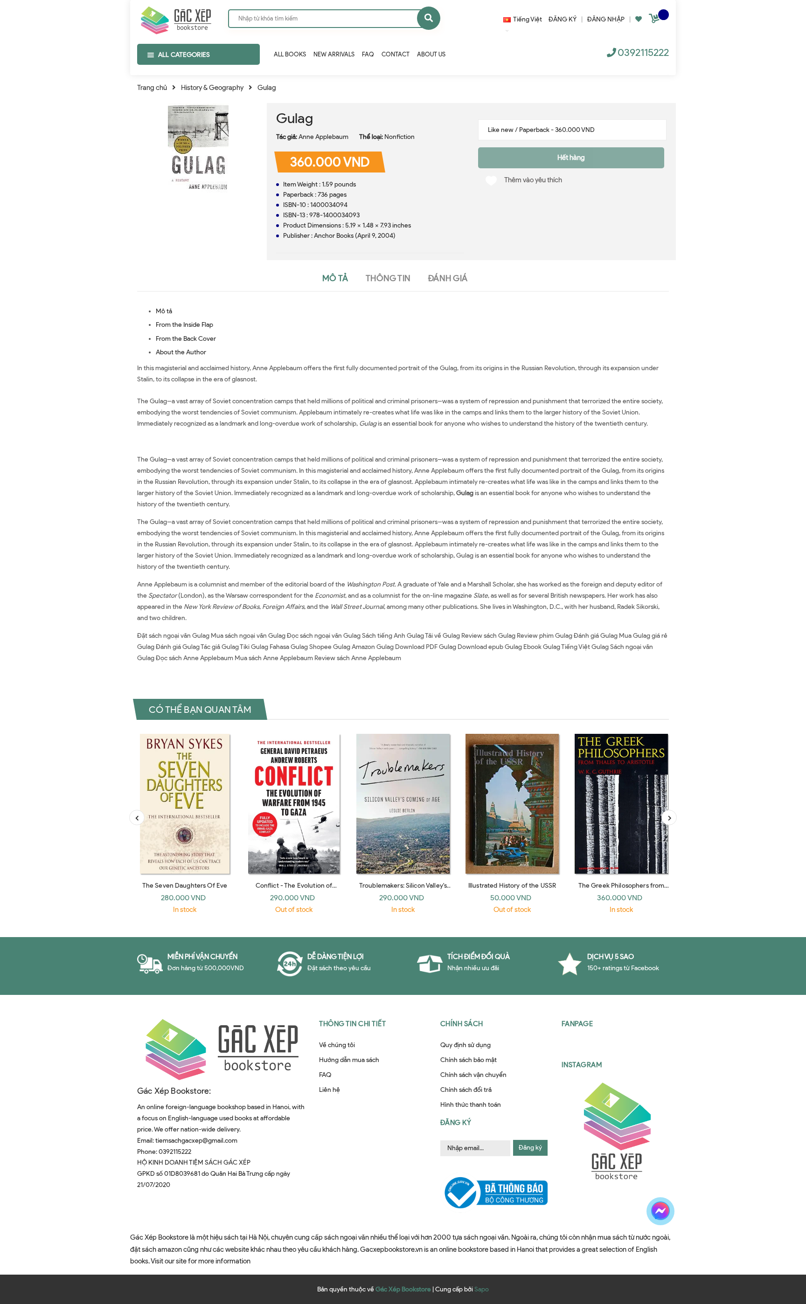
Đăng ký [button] (456, 1122)
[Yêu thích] (638, 19)
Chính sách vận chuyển (473, 1075)
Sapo (481, 1289)
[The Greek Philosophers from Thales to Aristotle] (621, 804)
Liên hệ (329, 1090)
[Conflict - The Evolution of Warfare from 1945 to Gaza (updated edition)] (293, 804)
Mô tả (164, 311)
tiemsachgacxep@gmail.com (196, 1141)
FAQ (325, 1075)
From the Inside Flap (184, 325)
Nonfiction (399, 137)
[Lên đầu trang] (671, 1243)
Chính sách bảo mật (468, 1060)
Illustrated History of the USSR (512, 886)
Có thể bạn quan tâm (200, 709)
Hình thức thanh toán (470, 1105)
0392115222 (643, 52)
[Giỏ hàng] (655, 20)
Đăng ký (530, 1148)
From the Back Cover (186, 339)
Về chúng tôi (337, 1045)
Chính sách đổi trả (466, 1090)
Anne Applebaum (323, 137)
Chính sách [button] (461, 1024)
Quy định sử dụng (465, 1045)
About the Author (181, 352)
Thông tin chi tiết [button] (352, 1024)
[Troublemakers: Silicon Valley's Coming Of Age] (403, 804)
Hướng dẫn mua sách (349, 1060)
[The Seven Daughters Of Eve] (184, 804)
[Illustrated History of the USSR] (512, 804)
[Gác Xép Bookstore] (175, 18)
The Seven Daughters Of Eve (185, 886)
